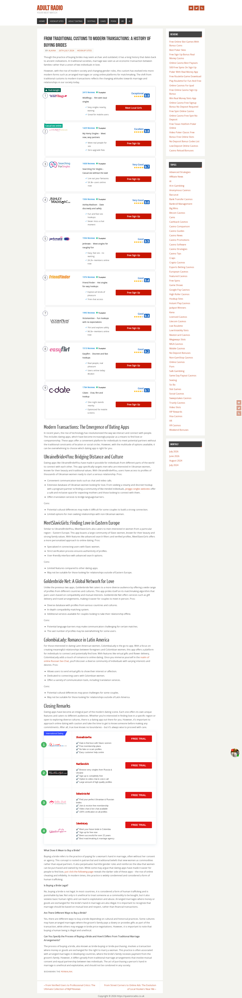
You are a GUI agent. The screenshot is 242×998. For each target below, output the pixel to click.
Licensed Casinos (178, 316)
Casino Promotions (179, 239)
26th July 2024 (66, 50)
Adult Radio (50, 8)
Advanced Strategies (180, 172)
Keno (172, 312)
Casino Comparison (179, 226)
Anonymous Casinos (180, 190)
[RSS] (239, 413)
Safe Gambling (176, 371)
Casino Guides (176, 230)
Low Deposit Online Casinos (183, 145)
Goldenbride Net (83, 793)
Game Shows (176, 285)
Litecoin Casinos (177, 321)
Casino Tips (175, 253)
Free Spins (174, 280)
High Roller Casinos (179, 294)
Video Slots (175, 407)
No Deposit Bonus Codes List (184, 141)
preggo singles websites (137, 488)
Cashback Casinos (178, 221)
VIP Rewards (175, 411)
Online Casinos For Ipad (181, 85)
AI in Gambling (176, 185)
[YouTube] (239, 402)
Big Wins (173, 208)
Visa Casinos (175, 416)
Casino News (176, 235)
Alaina (52, 50)
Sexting (173, 380)
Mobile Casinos (177, 348)
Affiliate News (176, 176)
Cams (172, 217)
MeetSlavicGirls (82, 764)
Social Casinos (176, 393)
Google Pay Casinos (179, 289)
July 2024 (173, 465)
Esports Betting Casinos (181, 267)
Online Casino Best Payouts (183, 62)
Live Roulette (176, 325)
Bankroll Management (180, 203)
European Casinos (178, 271)
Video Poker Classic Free (182, 132)
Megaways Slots (177, 339)
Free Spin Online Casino (181, 111)
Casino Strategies (178, 249)
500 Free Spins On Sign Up (183, 67)
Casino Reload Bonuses (181, 150)
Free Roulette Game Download (185, 76)
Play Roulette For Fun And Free (185, 80)
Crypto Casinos (177, 262)
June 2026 (174, 456)
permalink (67, 971)
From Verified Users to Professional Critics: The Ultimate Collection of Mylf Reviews (69, 987)
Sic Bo (172, 384)
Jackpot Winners (177, 307)
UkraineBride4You (84, 737)
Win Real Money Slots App (182, 98)
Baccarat (173, 194)
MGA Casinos (176, 343)
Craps (172, 258)
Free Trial (138, 738)
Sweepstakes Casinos (180, 398)
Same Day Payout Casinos (182, 375)
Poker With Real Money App (183, 71)
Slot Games (175, 389)
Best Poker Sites (177, 50)
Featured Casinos (178, 276)
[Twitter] (239, 408)
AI (170, 181)
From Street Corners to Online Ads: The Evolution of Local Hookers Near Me (130, 987)
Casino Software (177, 244)
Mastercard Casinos (179, 335)
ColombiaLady (82, 823)
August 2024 (175, 460)
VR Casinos (175, 425)
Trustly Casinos (177, 402)
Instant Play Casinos (179, 303)
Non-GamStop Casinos (181, 357)
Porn (171, 366)
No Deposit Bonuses (180, 352)
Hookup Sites (84, 50)
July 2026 (173, 451)
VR (170, 420)
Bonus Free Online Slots (181, 136)
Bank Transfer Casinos (181, 199)
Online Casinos (177, 362)
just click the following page (79, 871)
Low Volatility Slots (179, 330)
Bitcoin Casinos (177, 212)
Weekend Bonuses (179, 429)
